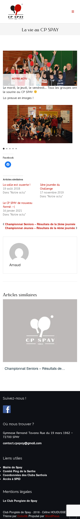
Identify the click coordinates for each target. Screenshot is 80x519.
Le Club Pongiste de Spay (20, 501)
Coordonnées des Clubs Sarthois (25, 475)
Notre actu (19, 78)
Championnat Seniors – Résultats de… (35, 368)
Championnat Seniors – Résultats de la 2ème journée (40, 224)
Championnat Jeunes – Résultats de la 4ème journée (40, 228)
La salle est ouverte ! (16, 185)
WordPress (52, 516)
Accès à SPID (11, 479)
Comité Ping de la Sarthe (19, 471)
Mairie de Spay (12, 467)
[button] (3, 148)
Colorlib (22, 516)
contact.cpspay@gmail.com (22, 443)
